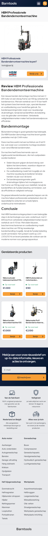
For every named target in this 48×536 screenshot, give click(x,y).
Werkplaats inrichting (33, 515)
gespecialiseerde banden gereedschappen (22, 195)
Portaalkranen (8, 515)
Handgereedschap (32, 456)
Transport (6, 475)
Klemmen (6, 507)
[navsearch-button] (45, 3)
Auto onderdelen (9, 449)
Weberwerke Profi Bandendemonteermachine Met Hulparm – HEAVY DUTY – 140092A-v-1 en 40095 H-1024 (35, 321)
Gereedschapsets (31, 452)
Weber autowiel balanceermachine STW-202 (12, 279)
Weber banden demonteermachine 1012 (12, 321)
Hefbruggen (29, 492)
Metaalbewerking (31, 500)
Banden (5, 456)
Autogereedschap (10, 452)
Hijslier (4, 500)
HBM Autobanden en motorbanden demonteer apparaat (34, 279)
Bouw (26, 445)
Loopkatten (7, 511)
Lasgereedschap (31, 496)
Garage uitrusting (9, 460)
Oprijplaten (6, 471)
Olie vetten (28, 503)
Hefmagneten (8, 492)
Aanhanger (6, 445)
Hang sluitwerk (8, 464)
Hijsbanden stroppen (11, 496)
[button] (39, 3)
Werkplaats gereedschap (35, 511)
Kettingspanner (8, 503)
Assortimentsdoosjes (33, 489)
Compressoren (30, 449)
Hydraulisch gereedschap (35, 460)
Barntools (9, 3)
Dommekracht (8, 489)
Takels (4, 518)
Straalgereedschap (32, 507)
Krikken (5, 467)
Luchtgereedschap (32, 464)
